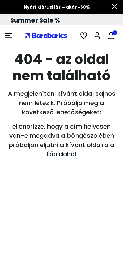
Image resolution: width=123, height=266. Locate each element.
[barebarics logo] (46, 35)
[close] (114, 7)
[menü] (9, 35)
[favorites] (84, 35)
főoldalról (61, 154)
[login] (97, 35)
